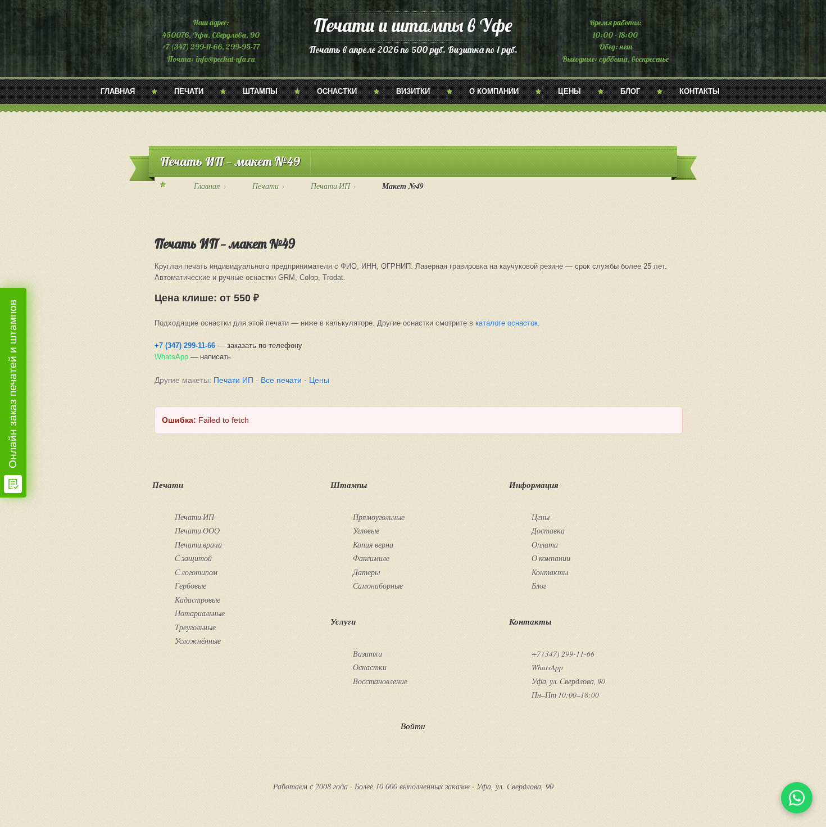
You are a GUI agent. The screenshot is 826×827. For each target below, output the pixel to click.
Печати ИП (330, 185)
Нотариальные (200, 613)
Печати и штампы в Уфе (413, 25)
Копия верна (373, 544)
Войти (413, 725)
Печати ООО (197, 530)
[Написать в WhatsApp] (797, 798)
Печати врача (198, 544)
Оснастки (337, 91)
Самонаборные (378, 585)
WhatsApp (171, 357)
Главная (118, 91)
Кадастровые (197, 599)
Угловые (366, 530)
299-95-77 (243, 47)
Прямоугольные (379, 517)
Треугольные (195, 627)
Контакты (699, 91)
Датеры (366, 572)
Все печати (281, 380)
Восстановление (380, 681)
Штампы (260, 91)
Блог (630, 91)
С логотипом (196, 572)
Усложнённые (198, 640)
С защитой (193, 558)
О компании (494, 91)
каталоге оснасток (506, 323)
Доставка (548, 530)
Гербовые (190, 585)
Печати (188, 91)
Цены (569, 91)
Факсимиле (371, 558)
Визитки (413, 91)
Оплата (545, 544)
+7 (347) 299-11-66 (192, 47)
